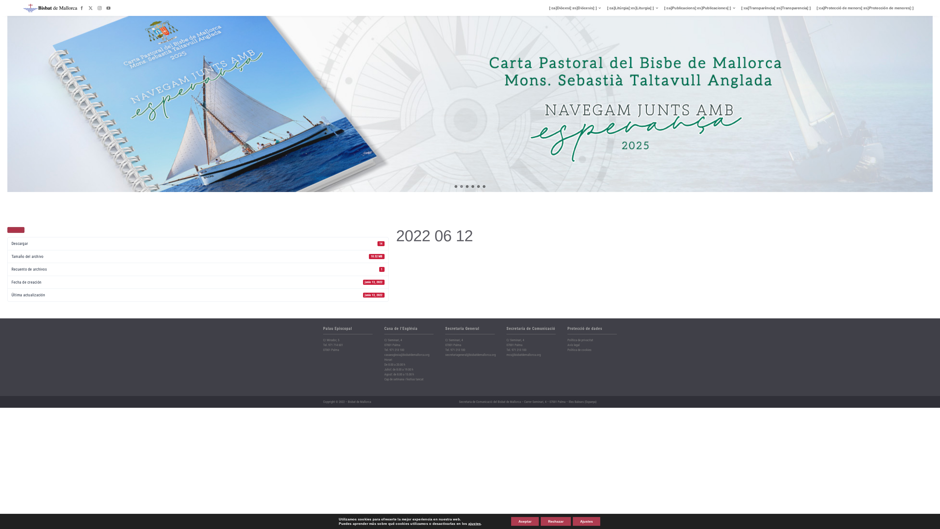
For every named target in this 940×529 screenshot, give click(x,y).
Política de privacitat (580, 340)
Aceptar (524, 521)
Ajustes (586, 521)
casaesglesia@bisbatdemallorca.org (406, 355)
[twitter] (91, 8)
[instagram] (100, 8)
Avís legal (573, 345)
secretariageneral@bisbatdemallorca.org (470, 355)
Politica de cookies (579, 350)
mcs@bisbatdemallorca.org (523, 355)
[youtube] (108, 8)
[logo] (50, 5)
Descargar (16, 230)
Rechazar (556, 521)
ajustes (474, 524)
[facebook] (82, 8)
